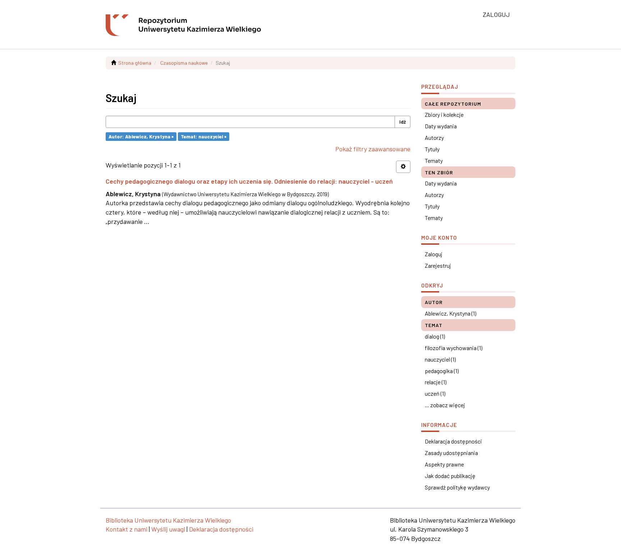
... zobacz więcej (445, 404)
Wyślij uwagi (168, 529)
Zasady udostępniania (451, 452)
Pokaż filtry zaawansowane (372, 149)
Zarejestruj (438, 265)
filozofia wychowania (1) (453, 347)
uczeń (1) (435, 393)
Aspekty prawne (444, 464)
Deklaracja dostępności (453, 441)
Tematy (434, 160)
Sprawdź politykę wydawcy (457, 487)
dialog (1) (435, 336)
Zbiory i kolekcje (444, 114)
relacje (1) (435, 381)
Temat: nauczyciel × (203, 136)
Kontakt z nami (126, 529)
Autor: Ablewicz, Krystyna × (141, 136)
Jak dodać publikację (450, 475)
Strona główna (134, 63)
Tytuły (432, 149)
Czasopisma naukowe (184, 63)
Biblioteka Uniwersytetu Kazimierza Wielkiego (168, 520)
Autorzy (434, 137)
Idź (402, 122)
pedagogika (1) (442, 370)
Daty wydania (441, 126)
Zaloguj (433, 254)
